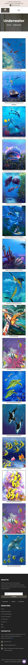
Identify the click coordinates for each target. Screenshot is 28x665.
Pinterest (21, 601)
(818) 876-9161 (16, 5)
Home (9, 25)
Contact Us (4, 621)
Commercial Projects (6, 614)
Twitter (13, 601)
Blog (2, 624)
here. (13, 638)
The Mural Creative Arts (11, 659)
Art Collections (4, 619)
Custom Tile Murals (6, 616)
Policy (2, 627)
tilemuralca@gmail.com (10, 645)
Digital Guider (20, 661)
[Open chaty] (24, 661)
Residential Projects (6, 611)
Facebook (5, 601)
